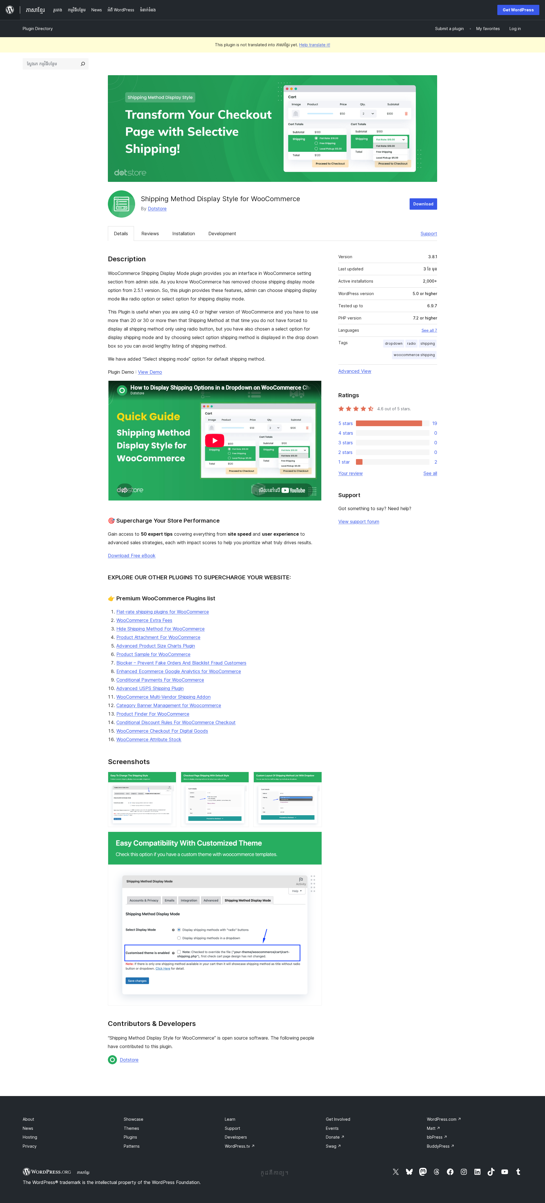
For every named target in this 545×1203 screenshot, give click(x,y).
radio (411, 343)
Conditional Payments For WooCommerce (160, 680)
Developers (236, 1137)
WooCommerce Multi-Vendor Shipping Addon (163, 697)
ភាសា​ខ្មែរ (83, 1172)
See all (430, 473)
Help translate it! (314, 44)
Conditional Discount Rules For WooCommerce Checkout (176, 722)
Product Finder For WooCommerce (152, 714)
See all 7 (429, 330)
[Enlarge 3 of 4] (314, 779)
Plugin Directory (38, 28)
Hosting (30, 1137)
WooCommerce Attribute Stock (148, 739)
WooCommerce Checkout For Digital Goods (162, 731)
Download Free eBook (132, 555)
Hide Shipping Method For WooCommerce (160, 629)
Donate (335, 1137)
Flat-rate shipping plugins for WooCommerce (162, 612)
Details (121, 233)
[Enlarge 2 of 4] (241, 779)
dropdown (394, 343)
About (28, 1119)
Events (332, 1128)
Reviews (150, 233)
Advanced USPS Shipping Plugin (150, 688)
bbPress (437, 1137)
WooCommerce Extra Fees (144, 620)
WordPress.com (444, 1119)
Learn (230, 1119)
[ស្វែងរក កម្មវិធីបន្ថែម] (83, 64)
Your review (350, 473)
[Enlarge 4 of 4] (314, 839)
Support (429, 233)
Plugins (130, 1137)
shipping (427, 343)
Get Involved (338, 1119)
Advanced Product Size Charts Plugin (155, 646)
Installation (183, 233)
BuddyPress (440, 1146)
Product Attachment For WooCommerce (158, 637)
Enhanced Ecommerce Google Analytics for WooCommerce (178, 671)
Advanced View (354, 371)
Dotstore (157, 208)
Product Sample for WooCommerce (153, 654)
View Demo (150, 372)
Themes (131, 1128)
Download (423, 203)
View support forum (358, 521)
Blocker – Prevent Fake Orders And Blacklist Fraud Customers (181, 663)
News (28, 1128)
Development (222, 233)
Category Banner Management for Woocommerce (168, 705)
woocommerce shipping (414, 355)
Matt (433, 1128)
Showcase (133, 1119)
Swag (333, 1146)
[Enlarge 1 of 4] (168, 779)
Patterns (132, 1146)
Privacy (30, 1146)
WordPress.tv (240, 1146)
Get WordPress (518, 9)
